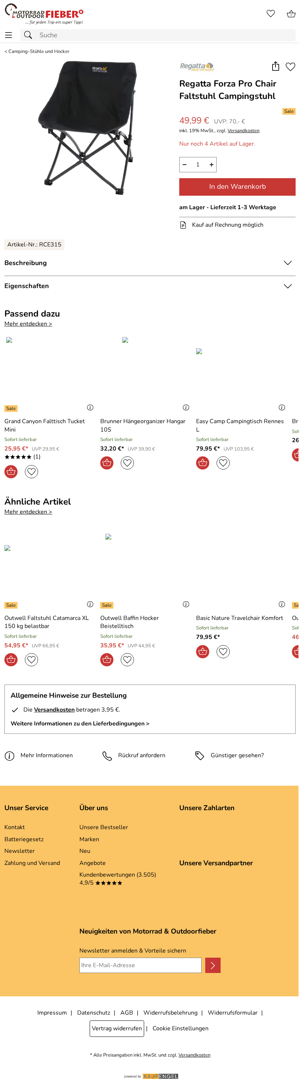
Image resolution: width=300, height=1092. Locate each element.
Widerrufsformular (233, 1013)
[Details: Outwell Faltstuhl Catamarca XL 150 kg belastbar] (11, 605)
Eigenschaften (26, 285)
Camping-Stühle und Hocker (39, 52)
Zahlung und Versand (32, 863)
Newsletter (19, 851)
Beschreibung (25, 262)
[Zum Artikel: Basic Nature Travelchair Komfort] (242, 571)
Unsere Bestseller (103, 827)
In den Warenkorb (237, 186)
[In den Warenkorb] (11, 471)
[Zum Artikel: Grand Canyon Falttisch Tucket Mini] (50, 374)
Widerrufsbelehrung (170, 1013)
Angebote (92, 863)
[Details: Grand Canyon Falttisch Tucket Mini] (11, 408)
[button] (275, 67)
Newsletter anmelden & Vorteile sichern (132, 951)
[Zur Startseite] (44, 14)
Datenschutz (93, 1013)
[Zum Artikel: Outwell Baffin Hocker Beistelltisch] (146, 571)
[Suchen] (30, 35)
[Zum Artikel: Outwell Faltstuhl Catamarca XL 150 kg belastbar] (50, 571)
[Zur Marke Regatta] (197, 67)
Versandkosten (243, 131)
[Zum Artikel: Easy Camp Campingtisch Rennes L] (242, 374)
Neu (84, 851)
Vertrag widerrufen (117, 1028)
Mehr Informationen (46, 755)
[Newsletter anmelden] (213, 965)
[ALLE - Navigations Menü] (8, 35)
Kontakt (14, 827)
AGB (126, 1013)
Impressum (52, 1013)
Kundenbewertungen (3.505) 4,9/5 (117, 879)
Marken (89, 839)
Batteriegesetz (24, 839)
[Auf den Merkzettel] (290, 67)
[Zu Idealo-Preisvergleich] (17, 893)
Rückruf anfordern (141, 755)
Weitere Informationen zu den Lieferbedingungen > (80, 724)
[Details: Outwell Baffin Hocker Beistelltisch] (107, 605)
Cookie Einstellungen (181, 1028)
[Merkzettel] (270, 13)
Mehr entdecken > (28, 324)
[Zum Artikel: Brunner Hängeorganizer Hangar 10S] (146, 374)
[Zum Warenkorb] (291, 13)
